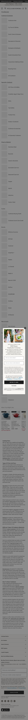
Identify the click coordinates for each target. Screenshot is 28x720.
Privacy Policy (17, 378)
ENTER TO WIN (14, 382)
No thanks (14, 385)
